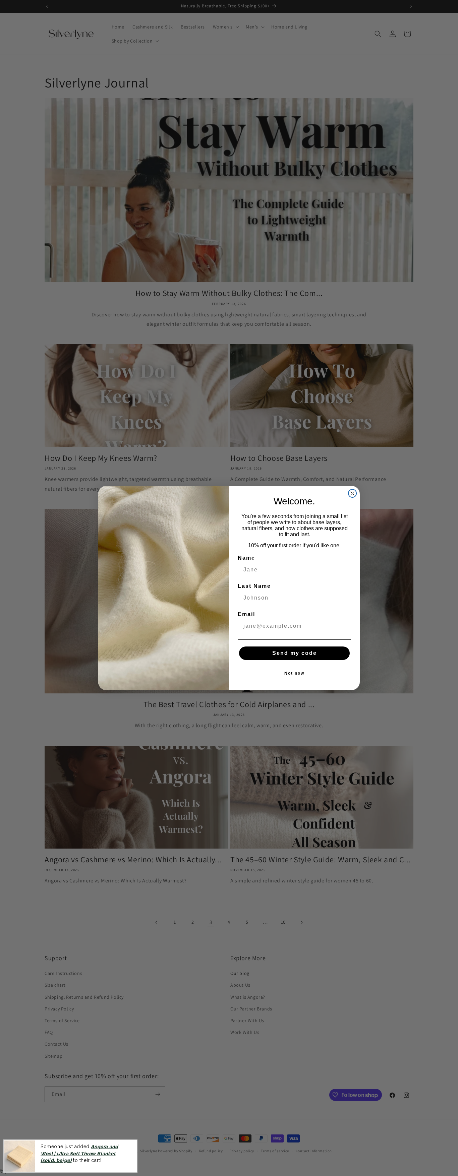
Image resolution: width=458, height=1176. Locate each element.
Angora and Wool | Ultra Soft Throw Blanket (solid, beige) (79, 1153)
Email (246, 614)
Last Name (254, 586)
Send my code (294, 653)
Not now (294, 673)
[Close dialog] (352, 493)
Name (246, 558)
